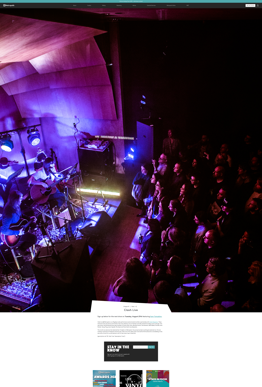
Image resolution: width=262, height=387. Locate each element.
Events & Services (151, 5)
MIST (188, 5)
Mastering (119, 5)
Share (133, 306)
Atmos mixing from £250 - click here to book (131, 1)
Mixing (103, 5)
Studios (89, 5)
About (74, 5)
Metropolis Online (171, 5)
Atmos (134, 5)
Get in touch (250, 5)
